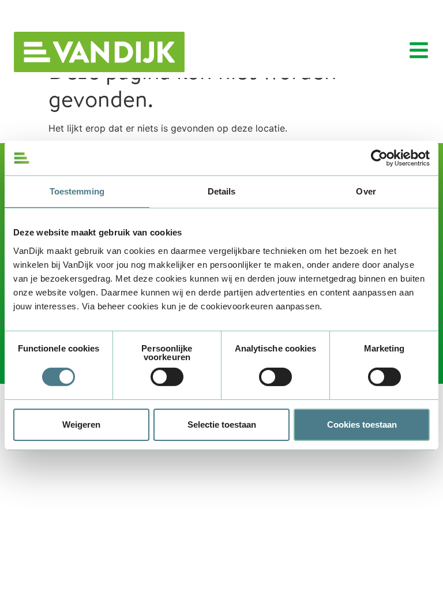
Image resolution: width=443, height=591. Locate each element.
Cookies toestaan (362, 424)
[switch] (167, 377)
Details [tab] (222, 191)
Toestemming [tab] (77, 191)
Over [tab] (366, 191)
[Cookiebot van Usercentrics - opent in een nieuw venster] (379, 158)
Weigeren (81, 424)
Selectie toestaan (221, 424)
